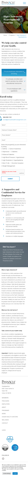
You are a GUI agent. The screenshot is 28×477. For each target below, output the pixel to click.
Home (5, 35)
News (4, 413)
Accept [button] (15, 473)
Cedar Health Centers (10, 417)
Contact (5, 423)
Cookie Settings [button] (6, 473)
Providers (5, 401)
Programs (12, 35)
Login (4, 430)
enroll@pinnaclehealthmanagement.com (14, 119)
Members (5, 398)
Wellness (5, 420)
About (4, 407)
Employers (6, 404)
